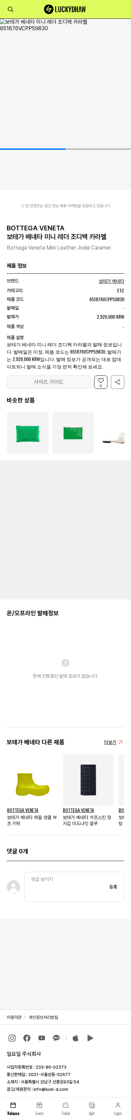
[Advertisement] (65, 529)
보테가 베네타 (111, 281)
